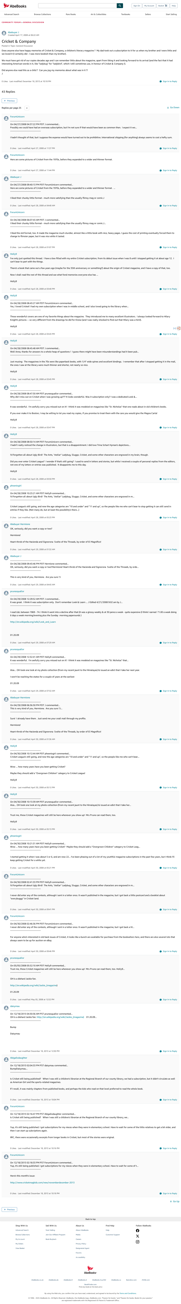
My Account (149, 6)
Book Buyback (51, 1239)
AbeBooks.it (82, 1280)
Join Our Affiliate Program (55, 1235)
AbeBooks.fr (68, 1280)
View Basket (20, 1248)
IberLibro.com (131, 1280)
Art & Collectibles (98, 14)
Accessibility (80, 1257)
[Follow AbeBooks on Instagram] (149, 1241)
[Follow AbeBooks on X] (149, 1236)
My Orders (19, 1244)
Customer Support (113, 1235)
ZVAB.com (146, 1280)
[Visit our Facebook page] (149, 1230)
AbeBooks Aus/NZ (99, 1280)
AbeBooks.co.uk (37, 1280)
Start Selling (171, 14)
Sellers (148, 14)
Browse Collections (42, 14)
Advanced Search (11, 14)
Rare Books (71, 14)
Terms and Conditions (128, 1293)
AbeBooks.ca (116, 1280)
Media (78, 1235)
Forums (78, 1253)
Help (174, 6)
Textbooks (125, 14)
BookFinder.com (90, 1285)
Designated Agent (82, 1248)
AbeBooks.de (53, 1280)
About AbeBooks (82, 1230)
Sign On (136, 6)
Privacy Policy (81, 1244)
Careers (78, 1239)
